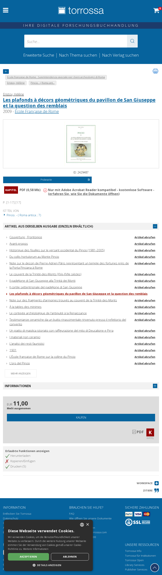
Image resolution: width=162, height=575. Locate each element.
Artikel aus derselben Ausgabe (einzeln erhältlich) (49, 226)
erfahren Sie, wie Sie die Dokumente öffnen (83, 194)
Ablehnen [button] (70, 556)
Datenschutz (10, 518)
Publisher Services (136, 569)
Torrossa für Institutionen (140, 555)
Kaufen (81, 417)
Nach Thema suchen (78, 55)
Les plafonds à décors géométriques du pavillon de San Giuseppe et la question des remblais (79, 102)
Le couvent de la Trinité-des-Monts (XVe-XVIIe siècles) (45, 274)
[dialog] (48, 545)
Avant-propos (18, 244)
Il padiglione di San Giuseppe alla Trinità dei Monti (42, 281)
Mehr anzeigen (20, 373)
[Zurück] (6, 71)
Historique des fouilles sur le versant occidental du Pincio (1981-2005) (57, 250)
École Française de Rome (37, 111)
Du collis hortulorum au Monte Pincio (34, 257)
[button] (132, 41)
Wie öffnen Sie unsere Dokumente (90, 518)
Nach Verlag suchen (120, 55)
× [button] (87, 524)
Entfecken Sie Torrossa (17, 513)
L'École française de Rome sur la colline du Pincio (42, 357)
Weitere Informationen (35, 549)
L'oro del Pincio (19, 363)
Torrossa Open (134, 560)
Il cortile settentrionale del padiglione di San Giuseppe (45, 287)
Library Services (134, 565)
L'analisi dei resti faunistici (26, 344)
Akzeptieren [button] (28, 556)
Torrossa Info (133, 551)
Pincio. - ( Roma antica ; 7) (23, 215)
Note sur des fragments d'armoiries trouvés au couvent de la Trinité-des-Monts (63, 300)
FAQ (71, 513)
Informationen (18, 386)
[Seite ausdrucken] (155, 71)
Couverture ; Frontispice (25, 237)
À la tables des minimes (25, 307)
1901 (13, 350)
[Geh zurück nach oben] (154, 567)
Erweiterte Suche (38, 55)
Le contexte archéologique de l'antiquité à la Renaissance (48, 313)
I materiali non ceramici (24, 337)
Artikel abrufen (145, 237)
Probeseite (46, 179)
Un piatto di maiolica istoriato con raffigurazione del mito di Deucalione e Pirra (61, 330)
